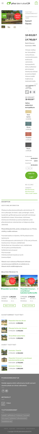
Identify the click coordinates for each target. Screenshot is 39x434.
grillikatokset (11, 415)
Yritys (6, 428)
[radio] (27, 92)
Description (5, 201)
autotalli (4, 415)
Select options (9, 305)
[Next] (38, 292)
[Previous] (1, 292)
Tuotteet (28, 12)
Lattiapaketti (30, 85)
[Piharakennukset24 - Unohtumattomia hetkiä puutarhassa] (19, 3)
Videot (8, 403)
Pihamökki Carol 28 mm (9, 289)
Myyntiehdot (30, 428)
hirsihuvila (19, 415)
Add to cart (31, 175)
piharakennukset (22, 418)
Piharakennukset (31, 13)
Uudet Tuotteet (33, 193)
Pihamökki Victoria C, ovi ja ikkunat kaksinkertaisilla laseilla (28, 291)
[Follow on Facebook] (3, 390)
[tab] (19, 202)
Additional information (10, 205)
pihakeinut (13, 418)
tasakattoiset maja (7, 421)
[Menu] (2, 3)
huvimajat (26, 415)
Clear (36, 84)
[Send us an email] (6, 390)
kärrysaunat (5, 418)
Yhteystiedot (20, 428)
